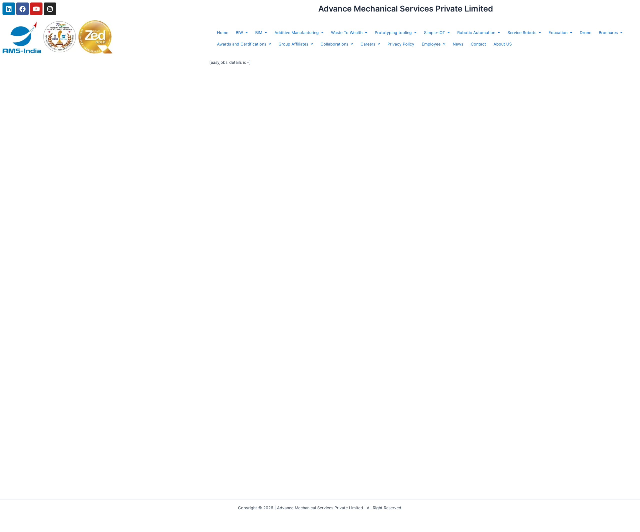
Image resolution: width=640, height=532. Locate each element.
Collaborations (334, 44)
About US (503, 44)
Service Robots (522, 32)
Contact (478, 44)
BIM (258, 32)
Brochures (608, 32)
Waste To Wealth (346, 32)
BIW (239, 32)
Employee (431, 44)
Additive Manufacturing (296, 32)
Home (222, 32)
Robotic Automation (476, 32)
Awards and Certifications (241, 44)
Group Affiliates (293, 44)
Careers (367, 44)
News (458, 44)
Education (558, 32)
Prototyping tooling (393, 32)
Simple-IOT (434, 32)
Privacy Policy (401, 44)
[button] (242, 32)
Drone (585, 32)
